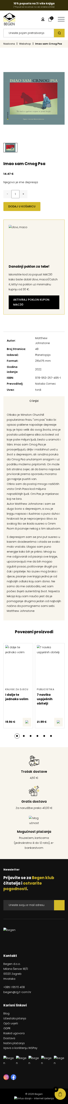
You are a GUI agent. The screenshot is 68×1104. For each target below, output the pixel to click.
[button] (17, 736)
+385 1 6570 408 (14, 987)
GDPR (6, 1028)
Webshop (25, 43)
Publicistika (45, 689)
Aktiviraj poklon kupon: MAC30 (31, 302)
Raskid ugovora (14, 1033)
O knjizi (34, 401)
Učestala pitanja (14, 1018)
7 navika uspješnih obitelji (45, 698)
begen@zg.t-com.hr (17, 992)
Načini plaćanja (14, 1043)
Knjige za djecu (16, 689)
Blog (6, 1013)
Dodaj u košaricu (22, 206)
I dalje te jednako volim (16, 696)
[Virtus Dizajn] (34, 1098)
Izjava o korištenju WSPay (20, 1048)
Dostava (9, 1038)
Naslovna (9, 43)
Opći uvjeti (10, 1023)
